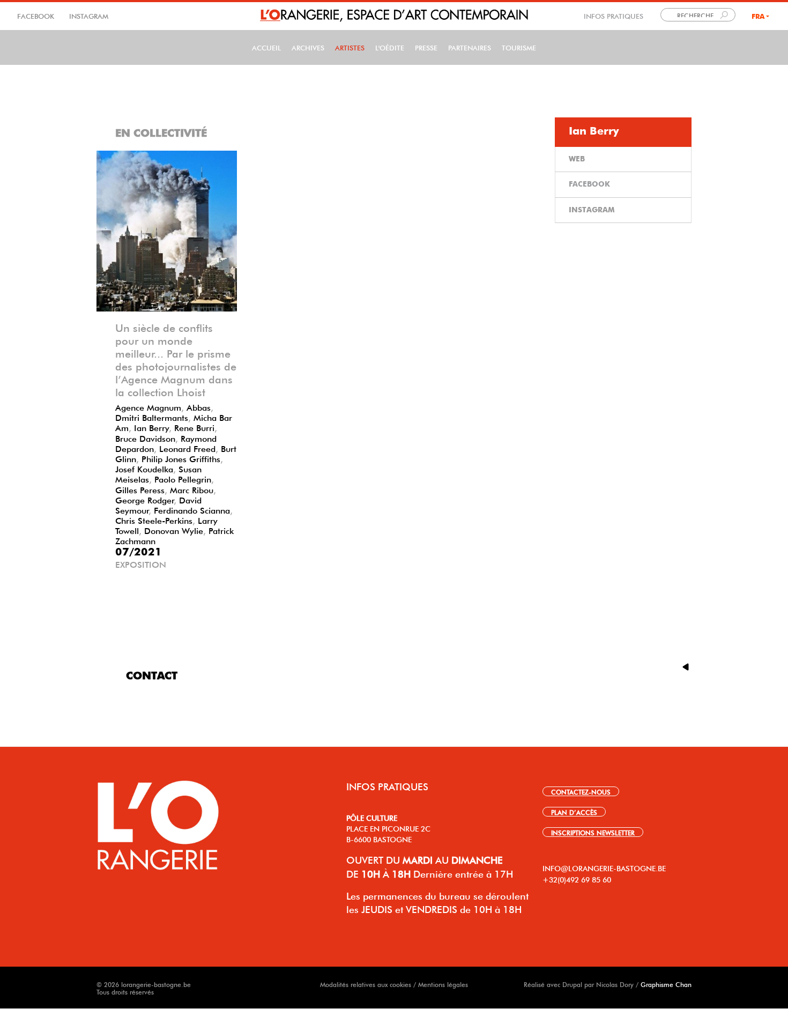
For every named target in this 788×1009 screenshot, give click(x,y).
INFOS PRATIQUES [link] (613, 15)
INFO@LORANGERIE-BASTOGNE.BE (604, 867)
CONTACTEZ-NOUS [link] (581, 791)
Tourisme (519, 47)
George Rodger (144, 499)
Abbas (199, 406)
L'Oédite (389, 47)
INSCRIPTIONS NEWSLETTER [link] (593, 832)
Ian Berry (151, 427)
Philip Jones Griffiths (181, 458)
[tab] (623, 132)
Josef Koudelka (144, 468)
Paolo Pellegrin (182, 478)
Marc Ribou (191, 489)
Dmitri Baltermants (151, 416)
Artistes (350, 47)
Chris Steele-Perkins (153, 519)
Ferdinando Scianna (192, 509)
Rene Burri (194, 427)
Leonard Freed (187, 448)
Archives (308, 47)
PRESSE (426, 47)
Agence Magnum (148, 406)
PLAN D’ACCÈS (574, 811)
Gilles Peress (140, 489)
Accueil (266, 47)
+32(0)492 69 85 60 (576, 879)
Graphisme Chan (666, 983)
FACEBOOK (36, 15)
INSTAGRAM (87, 15)
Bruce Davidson (145, 437)
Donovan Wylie (173, 530)
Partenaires (469, 47)
